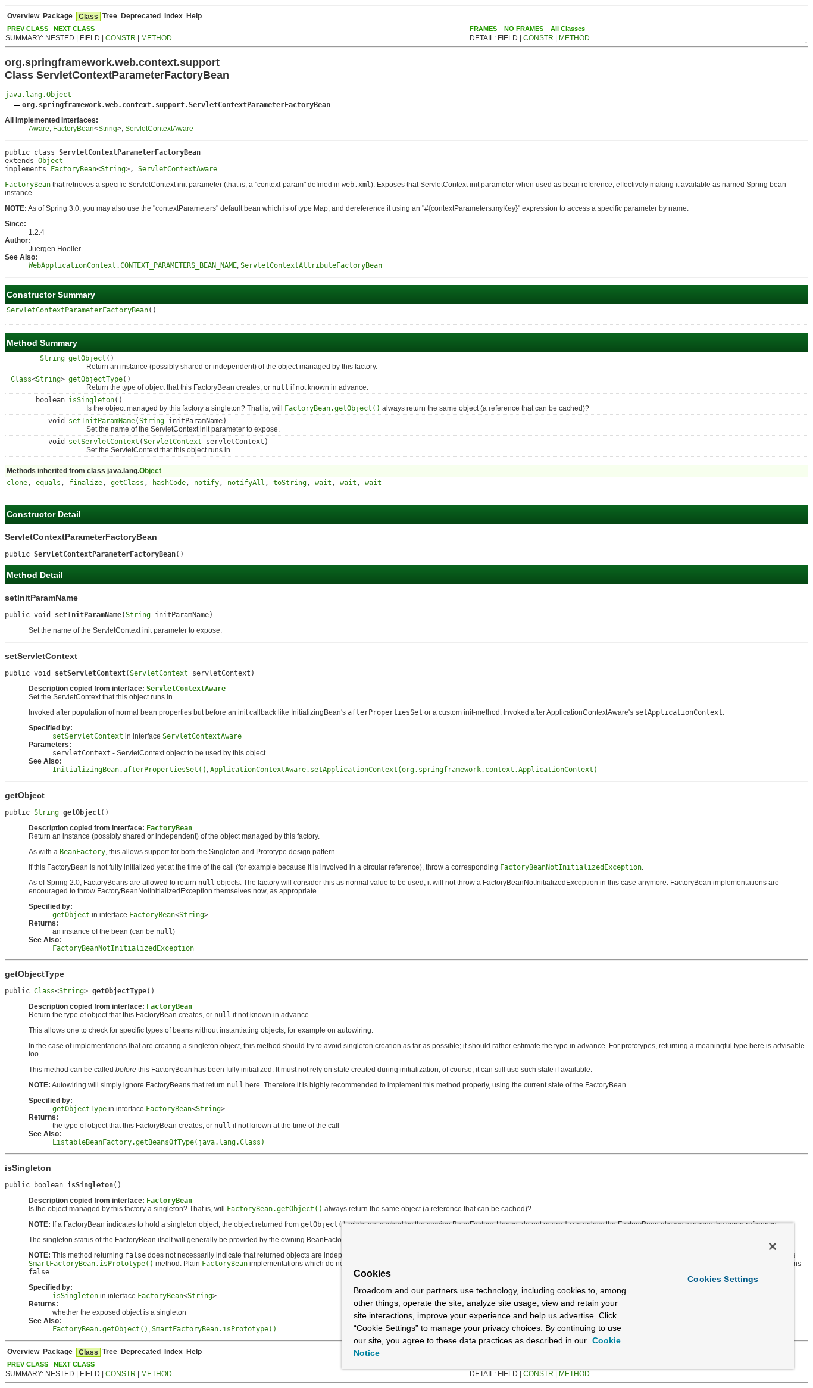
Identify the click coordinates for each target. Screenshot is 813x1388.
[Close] (772, 1246)
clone (17, 483)
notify (206, 483)
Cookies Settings (722, 1279)
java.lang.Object (38, 94)
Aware (39, 128)
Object (50, 161)
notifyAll (246, 483)
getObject (87, 358)
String (107, 128)
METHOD (156, 38)
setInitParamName (101, 421)
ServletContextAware (159, 128)
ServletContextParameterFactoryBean (77, 310)
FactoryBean (73, 128)
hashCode (169, 483)
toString (290, 483)
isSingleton (91, 400)
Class (21, 379)
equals (48, 483)
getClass (127, 483)
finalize (85, 483)
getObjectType (95, 379)
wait (323, 483)
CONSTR (120, 38)
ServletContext (172, 441)
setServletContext (103, 441)
